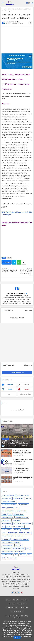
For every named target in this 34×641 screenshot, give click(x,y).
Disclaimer (12, 604)
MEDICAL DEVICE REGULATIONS (15, 526)
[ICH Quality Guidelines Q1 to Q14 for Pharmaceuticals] (6, 462)
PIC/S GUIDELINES (20, 536)
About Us (15, 600)
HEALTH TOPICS (6, 520)
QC (20, 545)
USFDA (29, 555)
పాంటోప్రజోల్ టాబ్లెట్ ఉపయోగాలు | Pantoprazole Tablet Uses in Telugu (21, 470)
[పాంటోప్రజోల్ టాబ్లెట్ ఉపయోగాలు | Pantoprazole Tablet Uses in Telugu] (6, 470)
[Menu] (2, 3)
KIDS (3, 526)
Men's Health (25, 530)
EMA (17, 508)
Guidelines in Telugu (25, 394)
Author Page (24, 607)
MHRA (3, 533)
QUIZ (28, 548)
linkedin (10, 389)
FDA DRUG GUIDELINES (8, 511)
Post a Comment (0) (17, 373)
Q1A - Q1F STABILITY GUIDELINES (11, 542)
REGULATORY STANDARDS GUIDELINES (12, 551)
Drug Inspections (23, 505)
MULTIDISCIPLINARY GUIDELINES (16, 533)
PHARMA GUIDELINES (7, 536)
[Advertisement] (17, 40)
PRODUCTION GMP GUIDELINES (20, 539)
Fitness (4, 514)
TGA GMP (22, 555)
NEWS (28, 533)
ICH (14, 523)
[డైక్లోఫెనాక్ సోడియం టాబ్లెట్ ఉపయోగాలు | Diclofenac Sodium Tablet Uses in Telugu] (6, 479)
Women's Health (11, 558)
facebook (10, 384)
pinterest (26, 389)
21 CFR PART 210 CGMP (8, 495)
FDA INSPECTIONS (21, 511)
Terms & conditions (11, 607)
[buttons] (12, 592)
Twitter (14, 262)
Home (3, 9)
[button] (28, 3)
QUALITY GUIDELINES (18, 548)
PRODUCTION (5, 539)
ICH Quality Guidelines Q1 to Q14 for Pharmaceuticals (22, 460)
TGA (16, 555)
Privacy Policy (22, 604)
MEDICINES (16, 530)
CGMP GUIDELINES (18, 498)
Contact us (25, 600)
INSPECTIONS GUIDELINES (24, 523)
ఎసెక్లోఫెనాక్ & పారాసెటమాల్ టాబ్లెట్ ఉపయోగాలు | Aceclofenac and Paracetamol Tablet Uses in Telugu (22, 453)
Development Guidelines (8, 501)
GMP (9, 394)
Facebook (7, 262)
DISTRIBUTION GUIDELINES (9, 505)
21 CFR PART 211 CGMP (23, 495)
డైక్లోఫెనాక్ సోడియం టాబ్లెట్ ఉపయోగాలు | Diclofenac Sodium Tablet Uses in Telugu (23, 478)
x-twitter (26, 384)
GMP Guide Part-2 (18, 514)
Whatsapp (19, 262)
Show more (28, 310)
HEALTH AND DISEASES (21, 517)
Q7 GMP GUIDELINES (7, 545)
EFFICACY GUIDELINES (7, 508)
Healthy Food (16, 520)
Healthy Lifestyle (6, 523)
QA (16, 545)
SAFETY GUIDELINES (7, 555)
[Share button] (24, 262)
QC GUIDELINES (6, 548)
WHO (8, 9)
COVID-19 (28, 498)
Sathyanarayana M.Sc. (16, 293)
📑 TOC (17, 637)
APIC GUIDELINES (6, 498)
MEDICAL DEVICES (6, 530)
